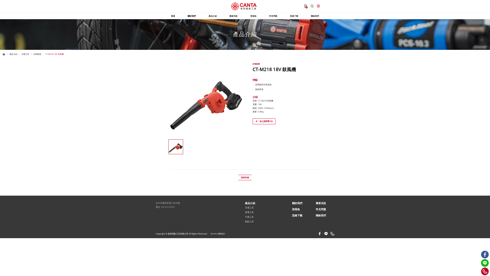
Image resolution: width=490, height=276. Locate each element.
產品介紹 (213, 16)
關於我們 (192, 16)
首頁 (173, 16)
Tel (485, 271)
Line (485, 263)
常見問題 (273, 16)
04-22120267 (168, 206)
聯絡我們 (315, 16)
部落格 (253, 16)
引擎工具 (249, 217)
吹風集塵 (37, 54)
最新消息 (233, 16)
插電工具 (249, 212)
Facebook (485, 254)
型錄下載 (294, 16)
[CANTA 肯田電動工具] (244, 6)
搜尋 (312, 6)
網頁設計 (221, 233)
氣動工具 (249, 221)
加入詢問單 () (266, 121)
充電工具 (25, 54)
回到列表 (245, 177)
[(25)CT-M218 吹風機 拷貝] (206, 99)
